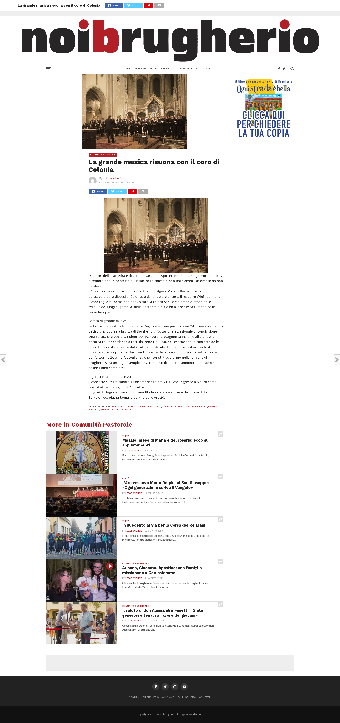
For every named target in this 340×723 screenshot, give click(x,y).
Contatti (208, 68)
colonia (130, 406)
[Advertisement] (170, 663)
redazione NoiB (112, 178)
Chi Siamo (167, 68)
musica (104, 409)
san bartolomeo (120, 409)
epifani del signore (195, 406)
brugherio (117, 406)
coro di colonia (172, 406)
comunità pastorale (148, 406)
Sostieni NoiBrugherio (141, 68)
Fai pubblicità (188, 68)
